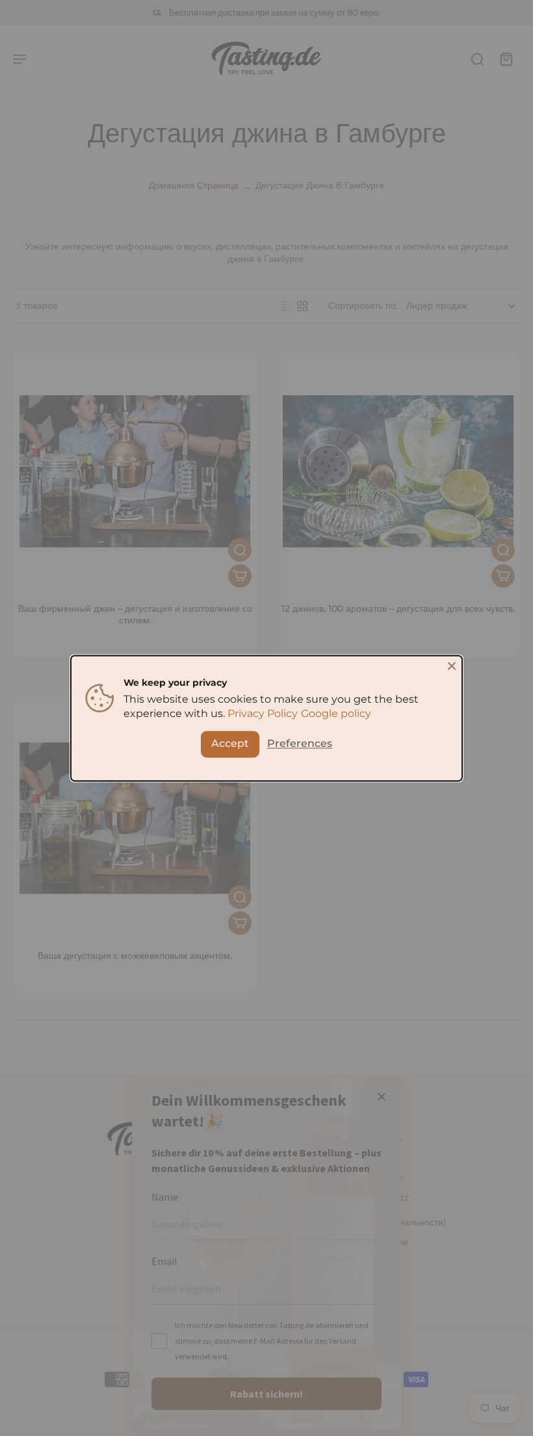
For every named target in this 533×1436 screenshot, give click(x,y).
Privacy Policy (263, 713)
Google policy (336, 713)
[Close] (451, 665)
